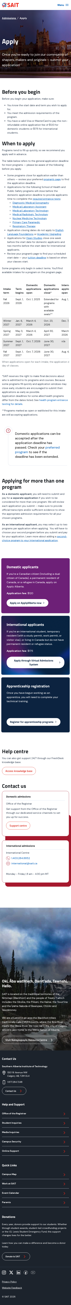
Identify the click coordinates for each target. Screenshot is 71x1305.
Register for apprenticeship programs (31, 722)
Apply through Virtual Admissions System (33, 662)
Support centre (18, 826)
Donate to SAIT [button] (12, 1256)
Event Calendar (10, 1192)
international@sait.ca (24, 863)
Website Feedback (12, 1287)
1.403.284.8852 (20, 858)
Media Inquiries (10, 1132)
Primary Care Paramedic (26, 222)
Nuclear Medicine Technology (30, 218)
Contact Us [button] (10, 1091)
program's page (52, 179)
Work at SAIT (9, 1183)
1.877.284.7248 (14, 1081)
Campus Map (9, 1174)
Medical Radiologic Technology (30, 214)
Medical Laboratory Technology (31, 210)
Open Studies (34, 238)
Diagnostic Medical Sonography (31, 203)
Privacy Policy (9, 1281)
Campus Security (11, 1141)
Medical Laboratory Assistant (29, 206)
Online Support (10, 1150)
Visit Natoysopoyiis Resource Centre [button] (26, 1040)
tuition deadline (37, 257)
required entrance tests (46, 199)
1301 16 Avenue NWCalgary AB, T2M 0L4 (18, 1074)
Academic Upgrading (49, 234)
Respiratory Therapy (24, 226)
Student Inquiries (11, 1122)
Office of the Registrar (14, 1113)
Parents (6, 1202)
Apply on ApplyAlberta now (25, 603)
